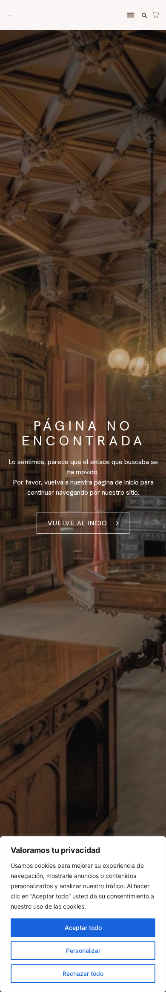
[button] (130, 15)
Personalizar (83, 950)
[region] (83, 914)
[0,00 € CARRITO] (155, 13)
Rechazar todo (83, 973)
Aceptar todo (83, 927)
